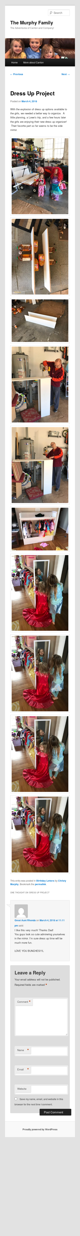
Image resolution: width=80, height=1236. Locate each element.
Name (23, 1050)
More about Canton (33, 62)
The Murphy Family (31, 22)
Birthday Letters (45, 880)
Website (21, 1088)
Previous (16, 74)
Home (14, 62)
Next (66, 74)
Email (23, 1069)
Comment (24, 1002)
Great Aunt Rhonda (25, 920)
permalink (40, 884)
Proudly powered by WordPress (40, 1129)
